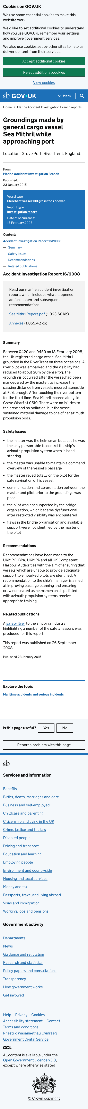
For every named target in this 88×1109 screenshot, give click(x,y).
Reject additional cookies (44, 72)
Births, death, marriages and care (31, 797)
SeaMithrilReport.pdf (27, 314)
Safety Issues (17, 254)
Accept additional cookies (44, 61)
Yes (48, 728)
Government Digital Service (26, 1039)
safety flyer (15, 623)
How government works (23, 987)
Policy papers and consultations (29, 970)
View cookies (44, 83)
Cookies (38, 1014)
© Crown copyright (44, 1098)
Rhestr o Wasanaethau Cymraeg (30, 1033)
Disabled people (16, 837)
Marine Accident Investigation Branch (31, 174)
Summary (15, 247)
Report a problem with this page (44, 744)
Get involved (13, 995)
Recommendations (21, 260)
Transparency (14, 978)
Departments (14, 938)
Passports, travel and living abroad (32, 895)
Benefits (10, 788)
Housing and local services (25, 878)
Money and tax (15, 886)
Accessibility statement (23, 1021)
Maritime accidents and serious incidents (33, 694)
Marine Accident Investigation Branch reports (49, 107)
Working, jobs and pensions (26, 911)
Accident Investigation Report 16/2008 (32, 241)
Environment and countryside (27, 870)
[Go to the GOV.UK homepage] (19, 96)
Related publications (22, 266)
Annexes (16, 323)
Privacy (21, 1014)
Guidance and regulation (23, 954)
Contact (53, 1021)
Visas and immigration (21, 903)
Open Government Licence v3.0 (29, 1060)
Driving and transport (21, 846)
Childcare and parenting (23, 813)
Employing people (18, 862)
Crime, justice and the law (24, 829)
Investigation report (22, 212)
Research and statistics (23, 962)
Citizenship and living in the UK (28, 821)
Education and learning (22, 854)
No (67, 728)
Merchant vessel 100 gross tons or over (36, 201)
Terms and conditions (20, 1027)
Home (7, 107)
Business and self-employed (26, 805)
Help (7, 1014)
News (8, 946)
